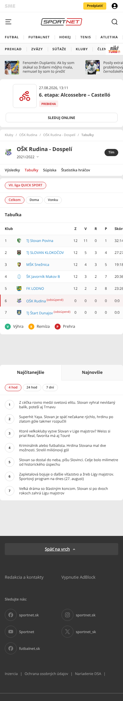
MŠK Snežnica (37, 264)
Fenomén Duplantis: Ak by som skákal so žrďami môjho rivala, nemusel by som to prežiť (48, 67)
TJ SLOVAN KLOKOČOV (45, 252)
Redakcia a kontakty (24, 577)
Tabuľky (31, 170)
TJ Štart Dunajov (39, 313)
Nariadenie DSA (88, 673)
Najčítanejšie (30, 372)
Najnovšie (92, 372)
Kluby (9, 135)
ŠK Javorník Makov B (43, 276)
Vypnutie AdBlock (78, 577)
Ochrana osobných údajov (46, 673)
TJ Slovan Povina (39, 240)
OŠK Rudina (28, 135)
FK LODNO (35, 288)
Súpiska (49, 170)
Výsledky (12, 170)
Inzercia (11, 673)
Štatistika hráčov (75, 170)
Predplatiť (95, 6)
